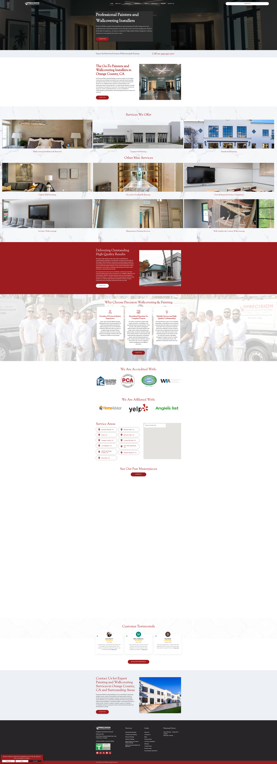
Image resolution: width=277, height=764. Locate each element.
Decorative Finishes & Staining (138, 195)
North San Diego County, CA (106, 451)
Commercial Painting (138, 151)
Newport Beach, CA (107, 429)
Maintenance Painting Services (138, 231)
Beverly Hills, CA (129, 435)
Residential (137, 3)
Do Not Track (147, 748)
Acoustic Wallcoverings (47, 231)
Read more (114, 649)
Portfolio (154, 3)
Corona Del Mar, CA (130, 440)
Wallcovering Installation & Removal (47, 151)
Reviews (163, 3)
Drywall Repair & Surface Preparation (229, 195)
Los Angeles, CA (106, 445)
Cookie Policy (148, 746)
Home (111, 3)
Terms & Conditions (149, 741)
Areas (146, 3)
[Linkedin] (106, 752)
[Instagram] (100, 752)
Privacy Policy (148, 739)
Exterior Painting (129, 739)
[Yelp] (110, 752)
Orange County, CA (107, 440)
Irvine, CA (104, 435)
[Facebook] (97, 752)
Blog (145, 737)
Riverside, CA (105, 458)
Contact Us (171, 3)
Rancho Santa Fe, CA (130, 452)
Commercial (127, 3)
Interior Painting (129, 737)
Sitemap (146, 743)
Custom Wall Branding (47, 195)
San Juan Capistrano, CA (130, 446)
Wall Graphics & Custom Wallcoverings (229, 231)
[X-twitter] (103, 752)
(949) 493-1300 (100, 734)
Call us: (163, 54)
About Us (117, 3)
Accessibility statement (150, 750)
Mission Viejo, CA (129, 429)
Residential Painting (229, 151)
